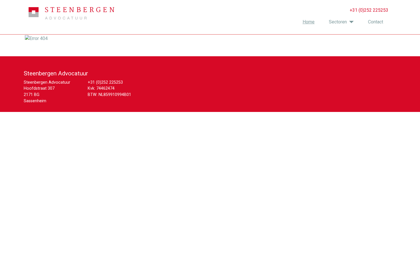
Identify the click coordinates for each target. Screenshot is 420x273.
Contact (375, 22)
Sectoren (338, 22)
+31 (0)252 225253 (105, 82)
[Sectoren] (350, 22)
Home (309, 22)
